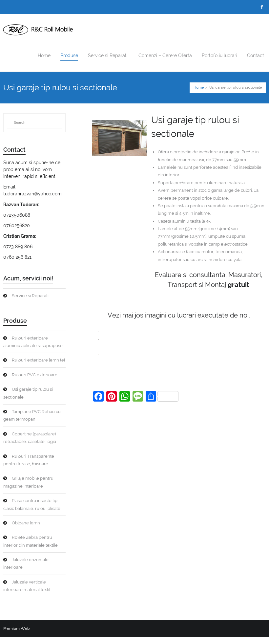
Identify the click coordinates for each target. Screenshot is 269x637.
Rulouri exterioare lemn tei (38, 360)
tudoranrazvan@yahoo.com (32, 193)
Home (199, 87)
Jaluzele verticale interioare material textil (26, 586)
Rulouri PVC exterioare (34, 374)
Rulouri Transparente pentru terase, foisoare (28, 460)
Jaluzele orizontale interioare (26, 563)
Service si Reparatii (31, 295)
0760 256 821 (17, 257)
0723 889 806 (17, 246)
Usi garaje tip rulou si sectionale (28, 393)
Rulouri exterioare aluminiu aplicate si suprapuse (33, 342)
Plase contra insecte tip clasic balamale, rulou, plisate (31, 504)
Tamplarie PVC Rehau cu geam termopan (32, 415)
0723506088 (16, 215)
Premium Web (16, 628)
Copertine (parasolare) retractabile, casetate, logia (29, 437)
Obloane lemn (26, 522)
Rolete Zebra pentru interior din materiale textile (30, 541)
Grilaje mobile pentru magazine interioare (28, 482)
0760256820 (16, 225)
